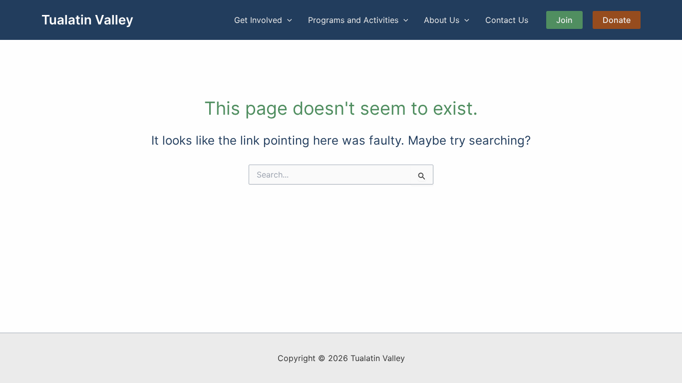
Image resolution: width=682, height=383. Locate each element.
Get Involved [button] (258, 20)
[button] (287, 20)
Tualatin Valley (87, 19)
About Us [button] (441, 20)
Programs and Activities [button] (353, 20)
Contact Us (506, 20)
